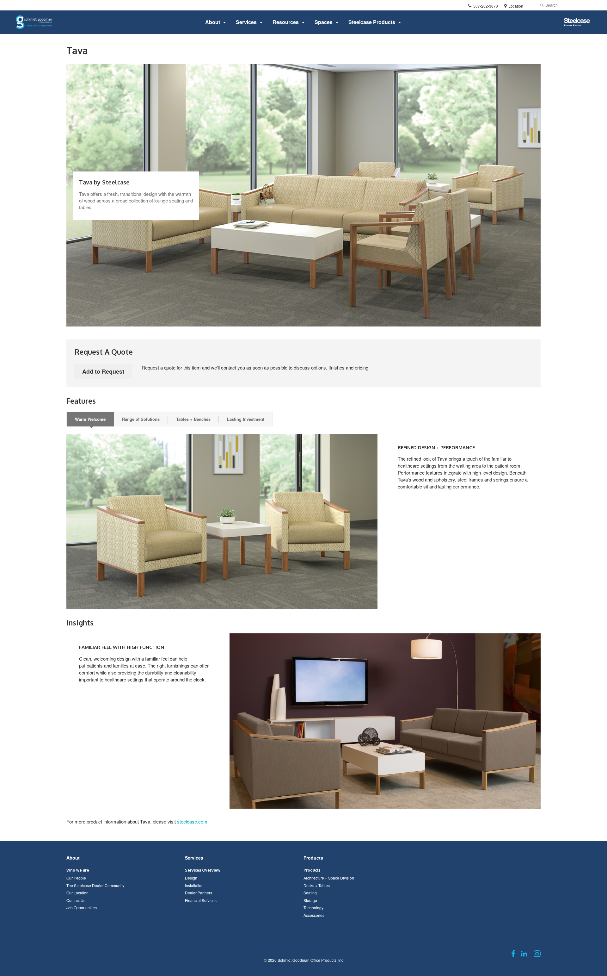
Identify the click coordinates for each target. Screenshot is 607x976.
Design (191, 877)
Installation (194, 885)
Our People (76, 877)
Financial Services (201, 900)
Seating (310, 892)
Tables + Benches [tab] (193, 419)
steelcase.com (192, 821)
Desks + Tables (317, 885)
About (212, 22)
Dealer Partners (198, 892)
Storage (310, 900)
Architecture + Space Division (329, 877)
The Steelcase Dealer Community (95, 885)
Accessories (314, 915)
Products (313, 858)
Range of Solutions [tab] (141, 419)
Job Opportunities (81, 907)
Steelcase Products (371, 22)
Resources (286, 22)
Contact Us (75, 900)
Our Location (77, 892)
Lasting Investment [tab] (245, 419)
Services (246, 22)
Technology (313, 907)
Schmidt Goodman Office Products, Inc (310, 960)
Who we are (77, 870)
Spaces (324, 22)
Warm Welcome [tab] (90, 419)
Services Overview (202, 870)
